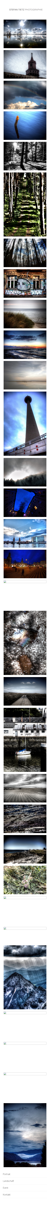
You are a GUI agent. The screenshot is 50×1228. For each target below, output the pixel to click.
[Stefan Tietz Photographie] (25, 10)
